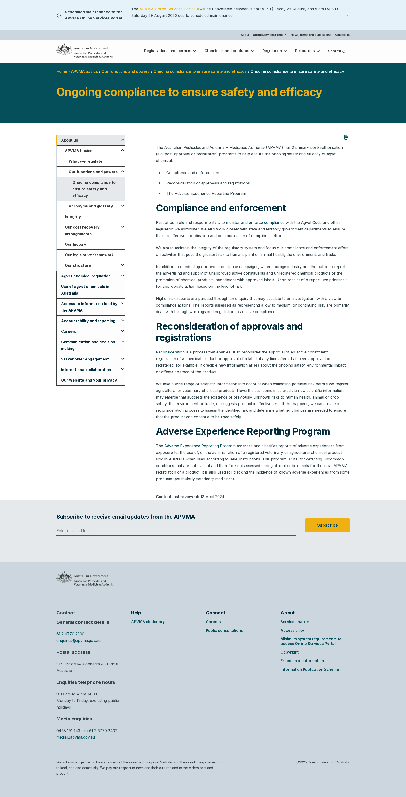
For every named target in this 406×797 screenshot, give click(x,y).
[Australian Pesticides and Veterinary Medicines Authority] (85, 50)
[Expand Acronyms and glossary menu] (122, 203)
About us (69, 140)
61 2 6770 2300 (70, 634)
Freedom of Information (302, 660)
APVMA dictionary (147, 621)
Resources (305, 50)
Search (335, 51)
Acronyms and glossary (91, 206)
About (245, 35)
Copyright (290, 652)
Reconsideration (170, 352)
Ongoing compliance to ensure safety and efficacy (94, 189)
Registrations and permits (168, 50)
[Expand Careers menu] (122, 329)
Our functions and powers (126, 71)
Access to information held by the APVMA (89, 307)
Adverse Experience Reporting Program (200, 446)
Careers (68, 331)
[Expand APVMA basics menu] (122, 148)
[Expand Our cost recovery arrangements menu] (122, 224)
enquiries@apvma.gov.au (78, 640)
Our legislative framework (89, 255)
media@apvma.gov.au (75, 737)
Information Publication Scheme (310, 669)
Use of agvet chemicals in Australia (85, 289)
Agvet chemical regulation (86, 276)
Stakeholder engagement (85, 359)
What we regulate (85, 161)
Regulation (272, 50)
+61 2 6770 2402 (101, 730)
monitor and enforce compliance (255, 222)
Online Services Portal (269, 35)
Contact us (342, 35)
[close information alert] (347, 15)
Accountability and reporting (88, 320)
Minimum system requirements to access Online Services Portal (311, 641)
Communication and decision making (88, 345)
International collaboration (86, 369)
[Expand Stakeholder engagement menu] (122, 356)
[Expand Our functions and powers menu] (122, 169)
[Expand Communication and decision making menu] (122, 339)
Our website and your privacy (89, 380)
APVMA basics (84, 71)
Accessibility (292, 630)
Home (61, 71)
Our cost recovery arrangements (82, 230)
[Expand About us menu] (122, 137)
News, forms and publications (311, 35)
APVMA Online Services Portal (168, 9)
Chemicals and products (227, 50)
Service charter (295, 621)
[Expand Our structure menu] (122, 263)
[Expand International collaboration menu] (122, 367)
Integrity (73, 216)
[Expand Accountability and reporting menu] (122, 318)
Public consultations (224, 630)
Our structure (78, 265)
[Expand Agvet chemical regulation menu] (122, 273)
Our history (75, 244)
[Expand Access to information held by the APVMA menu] (122, 301)
